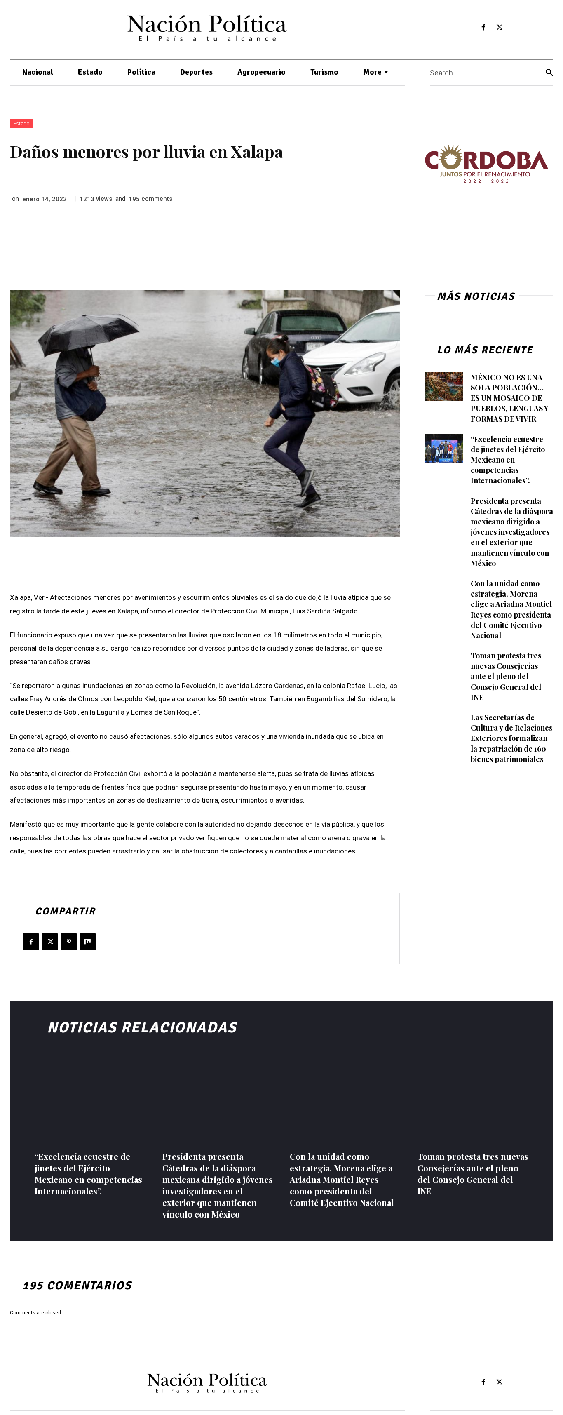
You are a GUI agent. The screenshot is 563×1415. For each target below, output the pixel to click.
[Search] (549, 73)
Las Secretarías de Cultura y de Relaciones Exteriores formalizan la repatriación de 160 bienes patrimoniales (511, 738)
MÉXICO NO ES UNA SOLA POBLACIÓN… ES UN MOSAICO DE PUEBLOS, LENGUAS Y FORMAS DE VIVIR (510, 398)
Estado (21, 124)
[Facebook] (483, 28)
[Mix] (88, 941)
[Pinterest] (69, 941)
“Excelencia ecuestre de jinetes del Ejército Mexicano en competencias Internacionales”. (508, 460)
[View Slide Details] (486, 163)
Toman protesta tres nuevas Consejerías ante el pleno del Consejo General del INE (506, 676)
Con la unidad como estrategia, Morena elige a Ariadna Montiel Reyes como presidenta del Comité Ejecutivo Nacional (342, 1179)
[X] (499, 28)
